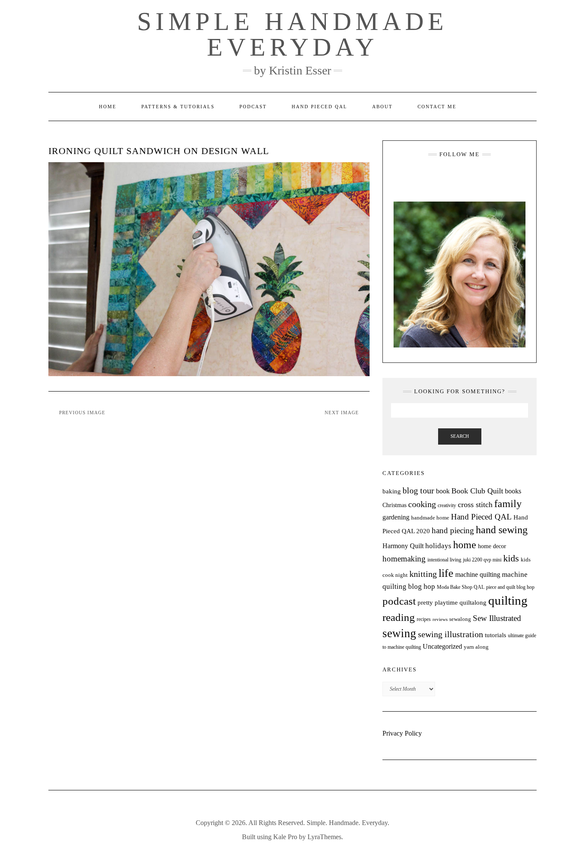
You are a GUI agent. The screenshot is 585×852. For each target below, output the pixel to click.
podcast (399, 601)
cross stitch (475, 504)
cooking (422, 504)
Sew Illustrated (497, 618)
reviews (440, 619)
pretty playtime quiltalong (452, 602)
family (508, 503)
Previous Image (82, 412)
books (513, 491)
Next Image (342, 412)
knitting (423, 574)
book (443, 491)
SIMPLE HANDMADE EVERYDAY (292, 34)
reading (398, 617)
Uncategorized (442, 646)
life (446, 573)
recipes (424, 619)
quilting (508, 600)
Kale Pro (285, 836)
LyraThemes (324, 836)
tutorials (495, 634)
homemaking (404, 558)
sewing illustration (450, 634)
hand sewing (502, 529)
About (382, 106)
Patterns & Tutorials (178, 106)
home (464, 544)
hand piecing (453, 530)
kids (511, 558)
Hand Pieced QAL (319, 106)
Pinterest (478, 175)
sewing (399, 633)
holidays (438, 546)
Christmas (394, 505)
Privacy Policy (402, 733)
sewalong (460, 619)
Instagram (441, 175)
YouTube (465, 175)
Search (460, 436)
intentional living (444, 560)
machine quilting (477, 574)
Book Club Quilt (477, 491)
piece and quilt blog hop (510, 587)
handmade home (430, 517)
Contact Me (437, 106)
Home (107, 106)
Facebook (453, 175)
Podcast (253, 106)
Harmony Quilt (403, 545)
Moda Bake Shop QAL (460, 587)
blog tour (418, 490)
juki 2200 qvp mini (482, 559)
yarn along (476, 647)
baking (391, 491)
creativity (447, 505)
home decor (492, 546)
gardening (395, 517)
